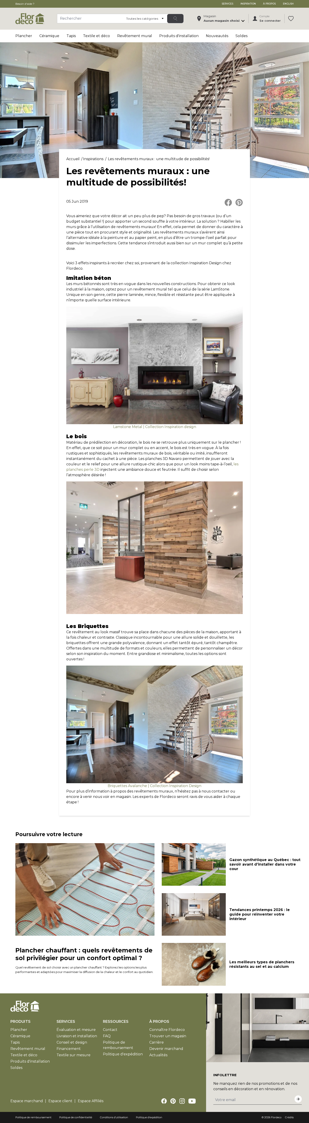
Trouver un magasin (167, 1036)
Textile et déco (96, 36)
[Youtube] (192, 1101)
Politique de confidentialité (75, 1117)
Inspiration (248, 3)
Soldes (241, 36)
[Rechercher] (175, 18)
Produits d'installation (179, 36)
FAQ (107, 1036)
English (288, 3)
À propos (269, 3)
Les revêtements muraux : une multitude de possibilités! (158, 159)
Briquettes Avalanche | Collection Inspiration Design (154, 786)
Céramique (49, 36)
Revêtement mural (134, 36)
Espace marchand (26, 1101)
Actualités (158, 1055)
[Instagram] (182, 1101)
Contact (110, 1030)
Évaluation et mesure (76, 1030)
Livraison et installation (77, 1036)
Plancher (23, 36)
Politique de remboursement (33, 1117)
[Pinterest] (173, 1101)
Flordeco (276, 1117)
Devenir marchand (166, 1049)
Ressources (115, 1021)
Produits (20, 1021)
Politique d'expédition (123, 1054)
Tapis (71, 36)
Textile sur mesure (73, 1055)
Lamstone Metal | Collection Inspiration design (154, 427)
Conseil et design (72, 1042)
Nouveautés (217, 36)
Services (227, 3)
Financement (69, 1049)
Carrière (156, 1042)
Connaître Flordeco (167, 1030)
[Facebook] (164, 1101)
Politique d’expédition (149, 1117)
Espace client (60, 1101)
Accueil (73, 159)
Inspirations (93, 159)
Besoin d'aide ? (24, 3)
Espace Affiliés (90, 1101)
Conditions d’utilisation (114, 1117)
